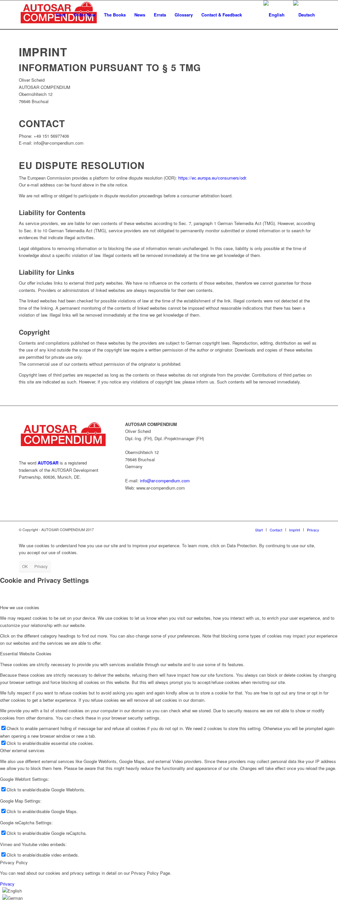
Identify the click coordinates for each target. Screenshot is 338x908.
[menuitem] (60, 14)
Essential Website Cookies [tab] (25, 653)
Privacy (41, 566)
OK (25, 566)
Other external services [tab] (22, 750)
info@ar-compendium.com (165, 480)
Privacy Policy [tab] (14, 862)
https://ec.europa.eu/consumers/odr (212, 178)
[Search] (252, 14)
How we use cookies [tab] (19, 607)
